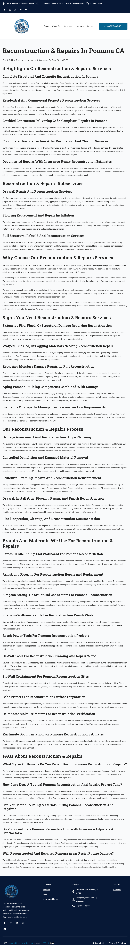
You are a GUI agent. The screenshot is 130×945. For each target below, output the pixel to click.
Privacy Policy (99, 943)
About (45, 894)
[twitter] (15, 9)
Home (46, 26)
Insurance (79, 26)
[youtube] (26, 9)
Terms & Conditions (118, 943)
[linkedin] (20, 9)
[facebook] (4, 9)
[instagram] (10, 9)
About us (56, 26)
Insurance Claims (50, 899)
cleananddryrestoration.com (20, 943)
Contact (90, 26)
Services (67, 26)
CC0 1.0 (46, 943)
